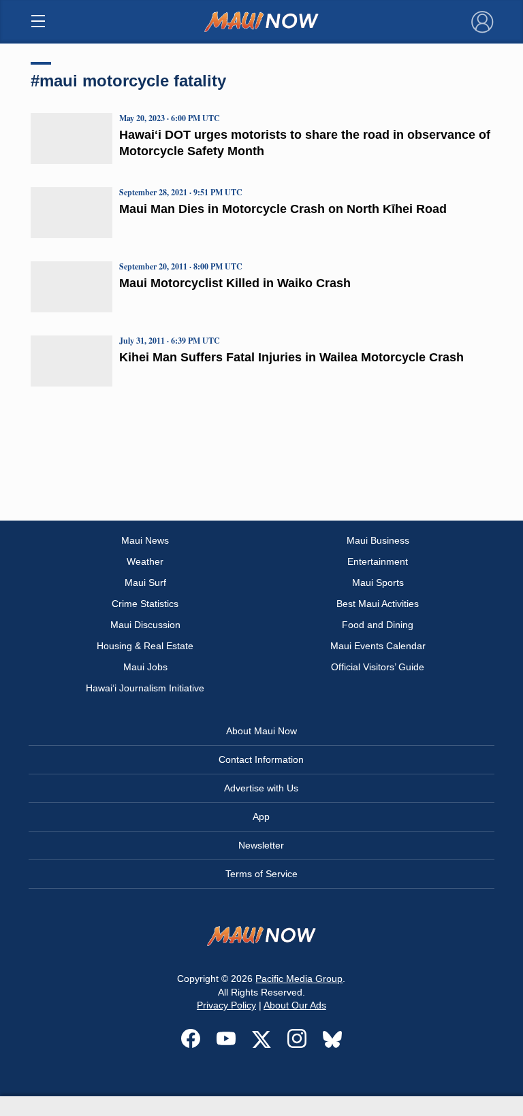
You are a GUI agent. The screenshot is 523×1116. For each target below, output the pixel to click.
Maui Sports (378, 582)
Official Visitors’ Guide (377, 666)
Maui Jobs (145, 666)
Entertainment (377, 561)
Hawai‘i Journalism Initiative (145, 688)
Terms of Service (261, 873)
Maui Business (378, 540)
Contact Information (261, 759)
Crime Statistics (145, 603)
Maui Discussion (145, 624)
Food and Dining (377, 624)
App (261, 816)
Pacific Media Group (299, 978)
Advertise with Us (261, 788)
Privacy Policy (226, 1005)
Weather (145, 561)
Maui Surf (145, 582)
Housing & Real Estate (145, 645)
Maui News (145, 540)
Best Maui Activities (377, 603)
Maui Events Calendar (378, 645)
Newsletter (261, 845)
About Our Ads (295, 1005)
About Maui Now (261, 730)
